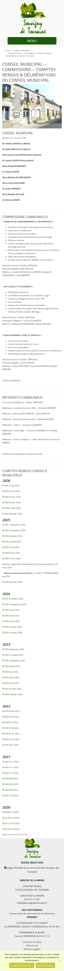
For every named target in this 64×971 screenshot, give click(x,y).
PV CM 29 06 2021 (10, 784)
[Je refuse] (60, 960)
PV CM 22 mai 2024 (10, 615)
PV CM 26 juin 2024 (10, 609)
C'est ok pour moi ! (21, 965)
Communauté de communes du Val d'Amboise (32, 913)
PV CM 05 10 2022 (10, 722)
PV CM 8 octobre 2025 (12, 535)
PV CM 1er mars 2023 (11, 688)
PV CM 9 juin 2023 (10, 671)
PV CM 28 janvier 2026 (12, 513)
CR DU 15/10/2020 (10, 823)
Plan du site (32, 945)
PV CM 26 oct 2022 (10, 716)
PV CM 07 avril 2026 (11, 491)
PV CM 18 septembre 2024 (14, 604)
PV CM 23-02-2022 (10, 739)
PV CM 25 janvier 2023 (12, 694)
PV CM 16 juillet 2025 (11, 541)
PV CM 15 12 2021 (10, 761)
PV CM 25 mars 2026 (11, 496)
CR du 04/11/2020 (10, 817)
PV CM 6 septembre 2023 (13, 660)
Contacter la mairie (32, 942)
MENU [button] (32, 40)
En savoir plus (45, 965)
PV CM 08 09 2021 (10, 778)
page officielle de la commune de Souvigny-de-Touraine (33, 870)
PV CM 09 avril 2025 (11, 552)
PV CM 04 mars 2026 (11, 508)
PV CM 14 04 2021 (10, 795)
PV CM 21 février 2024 (12, 626)
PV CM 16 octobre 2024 (12, 598)
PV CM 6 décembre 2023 (13, 649)
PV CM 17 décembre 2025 (13, 524)
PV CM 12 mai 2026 (10, 485)
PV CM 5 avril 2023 (10, 683)
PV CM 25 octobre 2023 (12, 654)
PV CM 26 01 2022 (10, 744)
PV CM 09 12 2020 (10, 812)
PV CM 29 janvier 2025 (12, 581)
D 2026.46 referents (11, 380)
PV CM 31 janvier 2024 (12, 632)
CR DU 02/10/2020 (10, 829)
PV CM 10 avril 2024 (11, 621)
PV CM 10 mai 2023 (10, 677)
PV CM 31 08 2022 (10, 728)
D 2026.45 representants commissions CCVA (22, 453)
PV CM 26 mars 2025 (11, 558)
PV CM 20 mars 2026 (11, 502)
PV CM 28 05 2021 (10, 789)
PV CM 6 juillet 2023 (11, 666)
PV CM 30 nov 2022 (11, 711)
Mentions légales (32, 949)
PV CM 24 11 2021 (10, 767)
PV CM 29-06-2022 (10, 733)
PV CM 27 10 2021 (10, 772)
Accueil (7, 50)
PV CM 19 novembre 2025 (14, 530)
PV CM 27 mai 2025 (10, 547)
